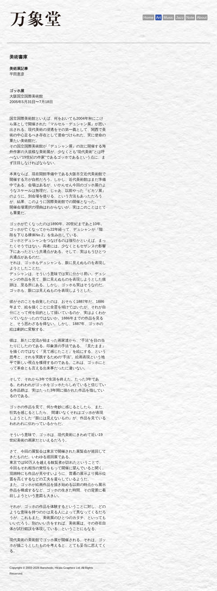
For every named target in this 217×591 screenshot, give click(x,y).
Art (158, 17)
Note (190, 17)
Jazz (180, 17)
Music (168, 17)
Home (148, 17)
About (202, 17)
